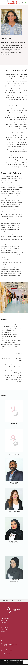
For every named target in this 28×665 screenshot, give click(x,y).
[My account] (22, 2)
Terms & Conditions (4, 620)
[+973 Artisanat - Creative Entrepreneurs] (14, 2)
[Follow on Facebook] (16, 600)
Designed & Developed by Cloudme (14, 662)
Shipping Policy (4, 624)
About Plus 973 (4, 629)
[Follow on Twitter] (20, 600)
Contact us (3, 631)
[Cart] (26, 2)
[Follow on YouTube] (22, 600)
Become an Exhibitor (5, 627)
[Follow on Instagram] (18, 600)
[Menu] (2, 2)
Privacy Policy (3, 622)
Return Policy (3, 625)
